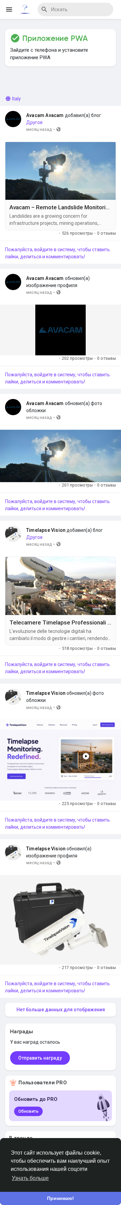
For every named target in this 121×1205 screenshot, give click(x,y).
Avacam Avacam (45, 115)
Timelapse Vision (46, 530)
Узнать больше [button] (30, 1178)
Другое (34, 122)
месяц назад (39, 129)
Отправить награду (40, 1058)
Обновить (28, 1111)
